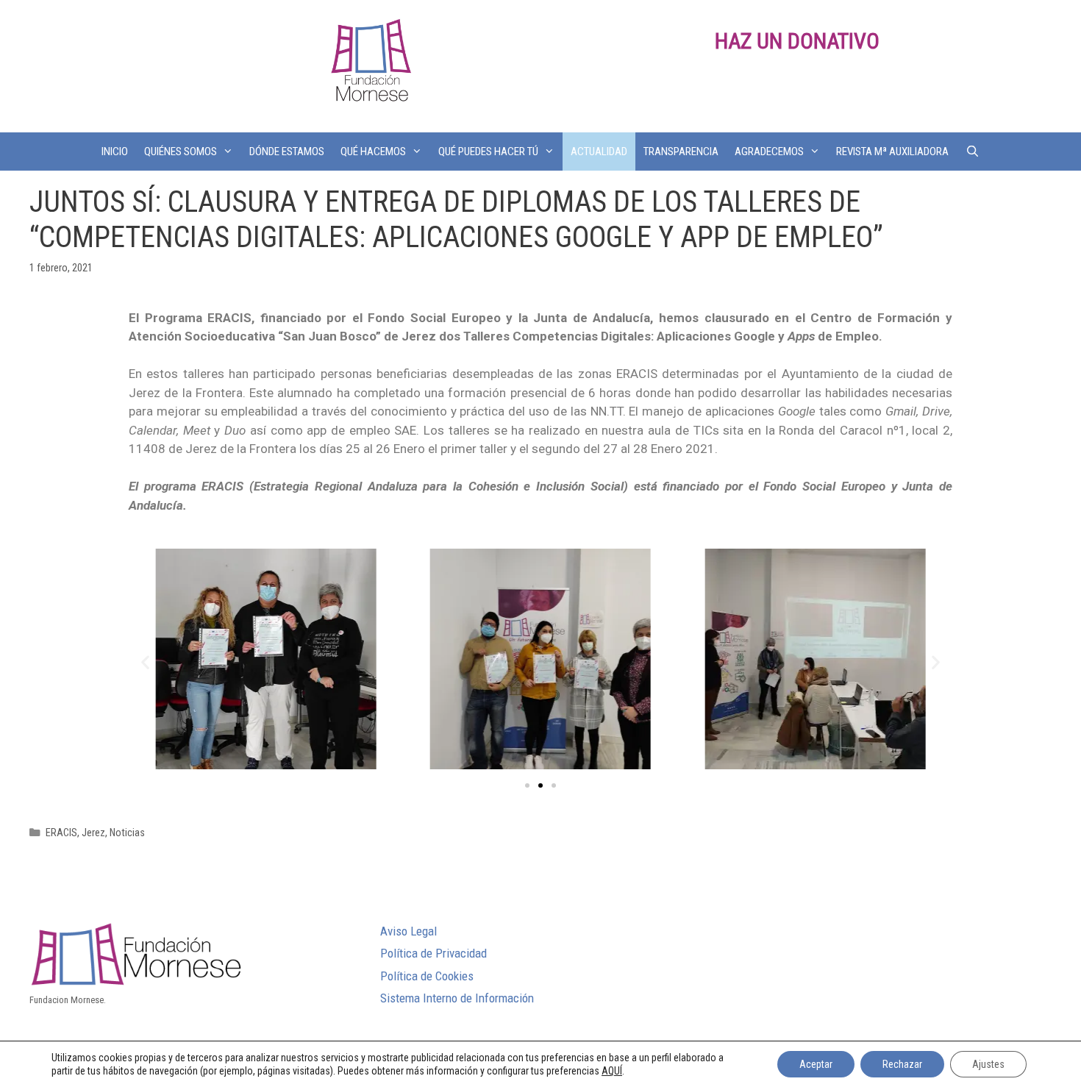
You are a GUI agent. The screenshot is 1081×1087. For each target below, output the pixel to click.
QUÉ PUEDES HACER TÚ (488, 151)
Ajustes (988, 1064)
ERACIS (61, 833)
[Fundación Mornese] (369, 64)
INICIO (114, 151)
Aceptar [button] (815, 1064)
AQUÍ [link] (612, 1071)
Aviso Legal (408, 931)
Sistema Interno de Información (457, 998)
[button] (527, 785)
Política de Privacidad (433, 953)
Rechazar (902, 1064)
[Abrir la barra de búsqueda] (972, 151)
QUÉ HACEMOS (373, 151)
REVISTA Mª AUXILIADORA (892, 151)
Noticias (127, 833)
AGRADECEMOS (769, 151)
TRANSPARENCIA (680, 151)
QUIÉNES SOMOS (180, 151)
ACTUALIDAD (599, 151)
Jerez (93, 833)
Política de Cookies (427, 976)
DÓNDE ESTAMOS (286, 151)
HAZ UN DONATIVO (797, 41)
